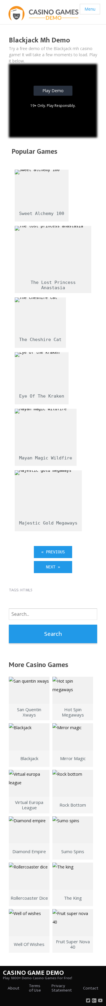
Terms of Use (35, 988)
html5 (26, 590)
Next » (53, 567)
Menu (90, 9)
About (13, 988)
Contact (90, 988)
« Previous (53, 552)
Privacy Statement (62, 988)
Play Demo (53, 90)
